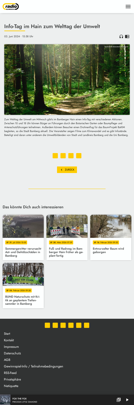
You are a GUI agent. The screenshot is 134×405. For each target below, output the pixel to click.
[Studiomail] (78, 325)
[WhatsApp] (47, 325)
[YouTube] (71, 325)
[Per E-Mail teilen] (78, 155)
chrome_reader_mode (127, 36)
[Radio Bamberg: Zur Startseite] (63, 6)
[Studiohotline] (86, 325)
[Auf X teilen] (63, 155)
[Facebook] (55, 325)
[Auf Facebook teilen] (55, 155)
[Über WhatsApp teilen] (71, 155)
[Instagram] (63, 325)
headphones (121, 36)
